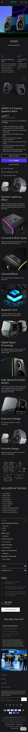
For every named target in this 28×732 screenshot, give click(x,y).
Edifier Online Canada (11, 717)
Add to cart (14, 156)
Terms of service (19, 726)
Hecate (3, 105)
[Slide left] (21, 99)
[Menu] (2, 2)
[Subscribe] (24, 699)
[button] (21, 2)
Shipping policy (15, 728)
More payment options (14, 164)
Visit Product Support (10, 609)
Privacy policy (10, 726)
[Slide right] (25, 99)
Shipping (3, 117)
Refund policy (19, 724)
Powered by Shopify (10, 724)
